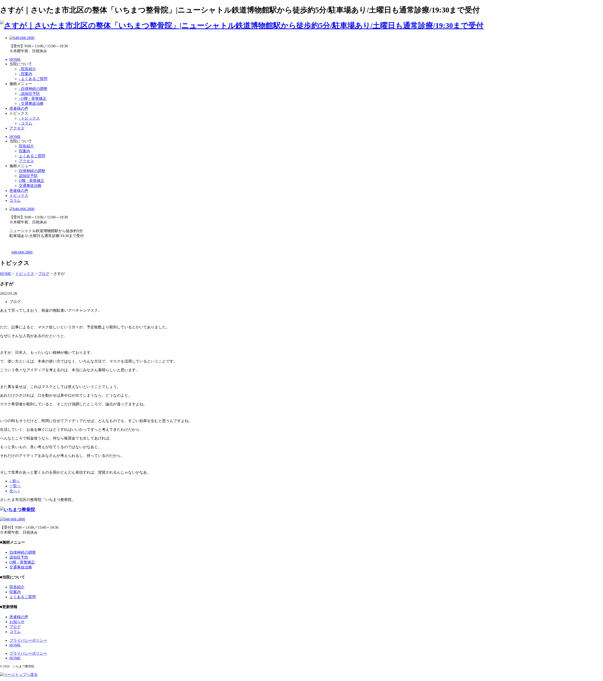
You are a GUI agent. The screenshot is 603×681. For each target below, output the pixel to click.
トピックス (18, 195)
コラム (15, 200)
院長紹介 (26, 146)
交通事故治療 (30, 186)
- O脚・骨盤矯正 (32, 99)
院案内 (24, 151)
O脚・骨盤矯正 (31, 181)
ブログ (15, 627)
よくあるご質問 (32, 156)
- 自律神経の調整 (33, 89)
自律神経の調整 (32, 171)
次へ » (14, 491)
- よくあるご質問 (33, 79)
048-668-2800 (22, 252)
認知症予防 (28, 176)
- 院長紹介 (27, 69)
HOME (15, 59)
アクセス (16, 128)
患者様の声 (18, 108)
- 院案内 (25, 74)
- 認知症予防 (29, 94)
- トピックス (29, 118)
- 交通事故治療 (31, 103)
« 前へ (14, 481)
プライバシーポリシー (28, 640)
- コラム (25, 123)
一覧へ (15, 486)
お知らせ (16, 622)
